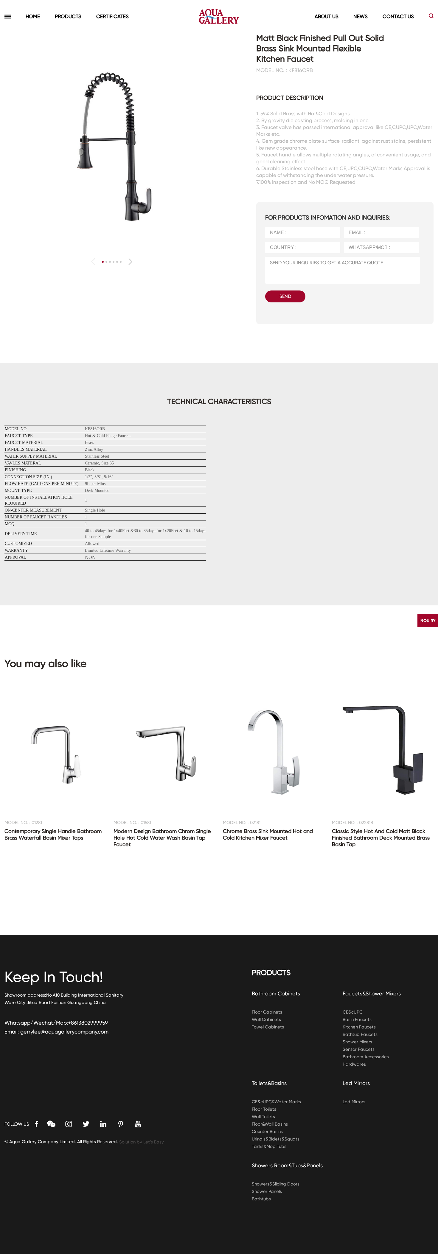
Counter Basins (267, 1131)
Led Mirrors (356, 1083)
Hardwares (354, 1064)
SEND (285, 296)
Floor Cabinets (267, 1012)
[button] (130, 261)
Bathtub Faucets (360, 1034)
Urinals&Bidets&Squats (275, 1139)
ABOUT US (326, 16)
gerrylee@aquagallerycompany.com (64, 1031)
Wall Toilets (263, 1116)
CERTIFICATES (112, 16)
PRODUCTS (68, 16)
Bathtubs (261, 1199)
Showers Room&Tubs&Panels (287, 1165)
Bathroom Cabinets (276, 993)
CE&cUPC (353, 1012)
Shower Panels (267, 1191)
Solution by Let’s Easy (141, 1142)
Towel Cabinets (268, 1027)
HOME (33, 16)
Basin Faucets (357, 1019)
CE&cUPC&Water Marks (276, 1101)
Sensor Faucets (359, 1049)
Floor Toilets (264, 1109)
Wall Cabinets (266, 1019)
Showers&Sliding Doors (275, 1184)
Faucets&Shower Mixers (372, 993)
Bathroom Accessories (366, 1056)
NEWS (360, 16)
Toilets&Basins (269, 1083)
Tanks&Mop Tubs (269, 1146)
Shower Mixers (357, 1042)
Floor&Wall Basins (270, 1124)
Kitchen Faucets (359, 1027)
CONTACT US (398, 16)
